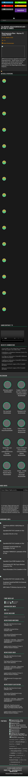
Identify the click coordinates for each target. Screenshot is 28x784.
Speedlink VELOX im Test (10, 534)
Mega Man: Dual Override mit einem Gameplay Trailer (12, 624)
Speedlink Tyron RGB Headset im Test (13, 561)
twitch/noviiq (20, 755)
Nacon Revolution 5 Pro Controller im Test (14, 569)
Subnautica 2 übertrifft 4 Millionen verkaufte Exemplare (14, 357)
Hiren (20, 773)
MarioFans (12, 744)
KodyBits (19, 753)
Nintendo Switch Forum (15, 748)
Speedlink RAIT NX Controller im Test (13, 530)
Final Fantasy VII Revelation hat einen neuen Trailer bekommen (13, 635)
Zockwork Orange (13, 759)
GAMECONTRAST (16, 768)
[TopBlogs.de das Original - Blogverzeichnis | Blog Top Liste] (18, 734)
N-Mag (25, 750)
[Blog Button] (13, 737)
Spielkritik (25, 748)
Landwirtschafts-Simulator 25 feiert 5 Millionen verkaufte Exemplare (13, 646)
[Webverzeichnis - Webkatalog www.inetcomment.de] (18, 727)
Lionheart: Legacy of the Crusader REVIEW (13, 364)
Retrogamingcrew (13, 764)
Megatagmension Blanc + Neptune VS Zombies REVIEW (13, 34)
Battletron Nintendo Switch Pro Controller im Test (14, 353)
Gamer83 (11, 741)
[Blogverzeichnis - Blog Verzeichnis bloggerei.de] (18, 721)
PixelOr (18, 744)
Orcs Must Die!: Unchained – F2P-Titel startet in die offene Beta (14, 349)
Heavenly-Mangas (20, 741)
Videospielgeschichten (16, 750)
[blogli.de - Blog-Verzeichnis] (17, 725)
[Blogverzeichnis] (14, 723)
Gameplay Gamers (14, 739)
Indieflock (13, 753)
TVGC (10, 757)
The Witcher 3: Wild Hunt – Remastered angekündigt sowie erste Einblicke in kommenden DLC (13, 641)
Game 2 (22, 739)
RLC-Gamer (17, 757)
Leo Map (4, 356)
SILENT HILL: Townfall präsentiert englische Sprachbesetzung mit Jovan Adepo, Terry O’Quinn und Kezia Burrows (13, 706)
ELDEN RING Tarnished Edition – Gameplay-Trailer (11, 629)
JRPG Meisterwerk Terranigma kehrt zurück (13, 679)
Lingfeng (4, 360)
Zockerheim (12, 755)
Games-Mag (21, 737)
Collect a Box (23, 759)
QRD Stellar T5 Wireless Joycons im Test (14, 587)
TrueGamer (12, 746)
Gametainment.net (15, 762)
